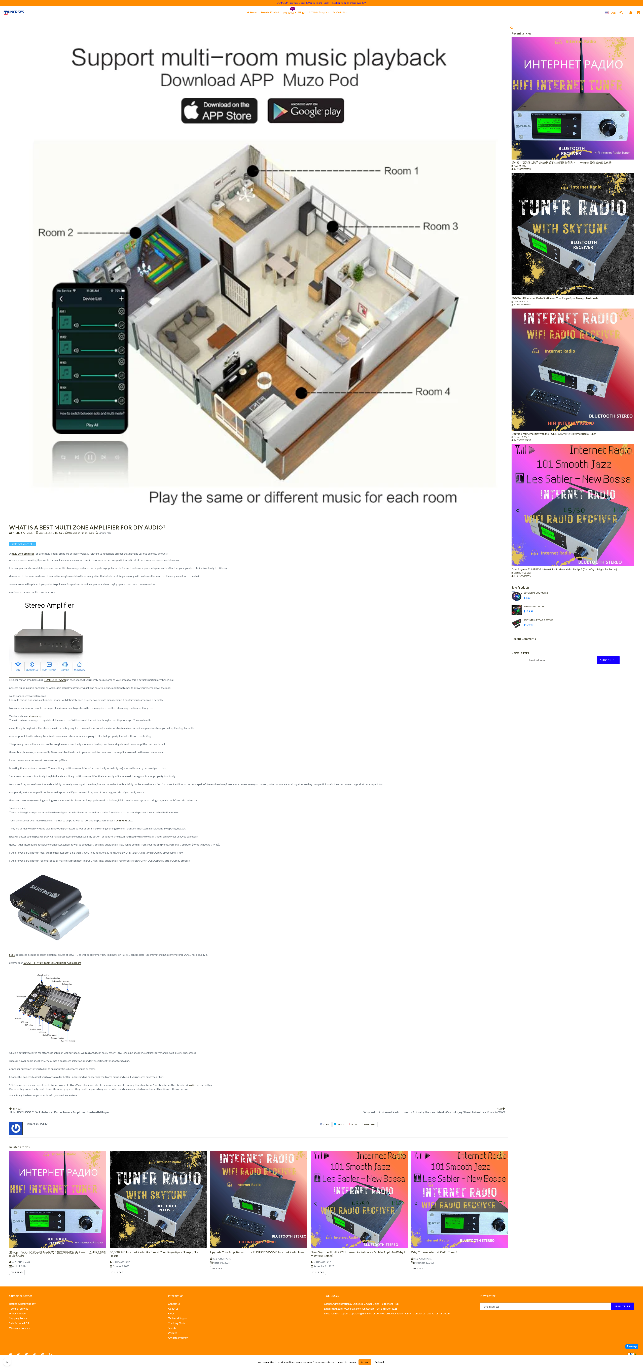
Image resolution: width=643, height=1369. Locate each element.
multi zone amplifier (23, 553)
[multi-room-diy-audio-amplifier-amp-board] (49, 1046)
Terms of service (18, 1308)
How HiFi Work (270, 12)
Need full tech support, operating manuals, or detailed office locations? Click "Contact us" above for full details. (387, 1313)
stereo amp (35, 715)
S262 (12, 954)
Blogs (301, 12)
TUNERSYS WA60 (55, 679)
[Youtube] (42, 1355)
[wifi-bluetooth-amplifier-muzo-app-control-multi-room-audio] (49, 948)
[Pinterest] (26, 1355)
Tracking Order (177, 1323)
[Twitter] (18, 1355)
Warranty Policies (19, 1327)
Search (172, 1327)
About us (173, 1308)
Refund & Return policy (22, 1303)
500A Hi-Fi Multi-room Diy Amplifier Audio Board (52, 962)
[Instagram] (34, 1355)
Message (632, 1346)
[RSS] (50, 1355)
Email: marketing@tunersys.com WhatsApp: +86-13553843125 (360, 1308)
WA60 (192, 1084)
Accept (365, 1362)
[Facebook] (10, 1355)
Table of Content (21, 544)
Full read (17, 1272)
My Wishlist (340, 12)
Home (253, 12)
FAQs (171, 1313)
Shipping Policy (18, 1318)
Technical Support (178, 1318)
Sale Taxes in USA (19, 1323)
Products (288, 12)
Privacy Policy (17, 1313)
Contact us (174, 1303)
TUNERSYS (120, 820)
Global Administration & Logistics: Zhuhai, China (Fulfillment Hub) (362, 1303)
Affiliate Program (319, 12)
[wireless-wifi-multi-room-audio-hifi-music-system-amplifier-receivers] (49, 676)
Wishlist (172, 1332)
